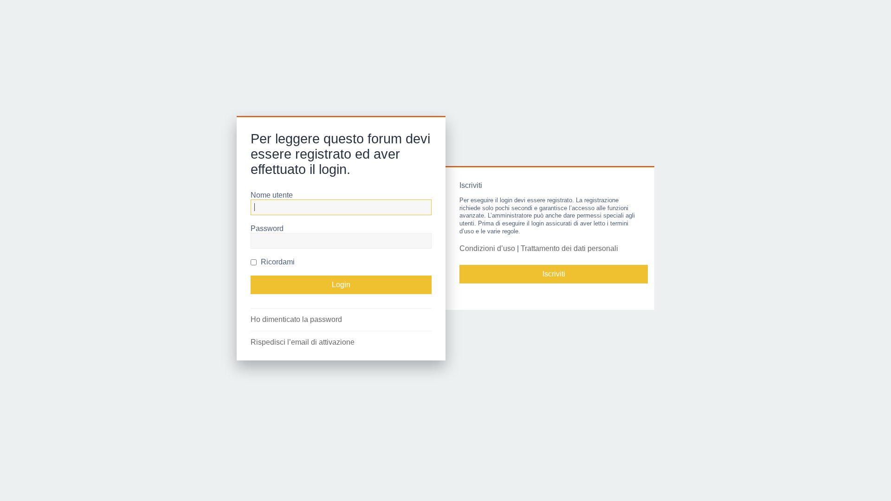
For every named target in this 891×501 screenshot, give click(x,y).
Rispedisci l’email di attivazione (303, 342)
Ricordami (277, 262)
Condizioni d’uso (487, 248)
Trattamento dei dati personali (569, 248)
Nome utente (272, 195)
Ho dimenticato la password (296, 319)
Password (267, 228)
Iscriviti (553, 274)
